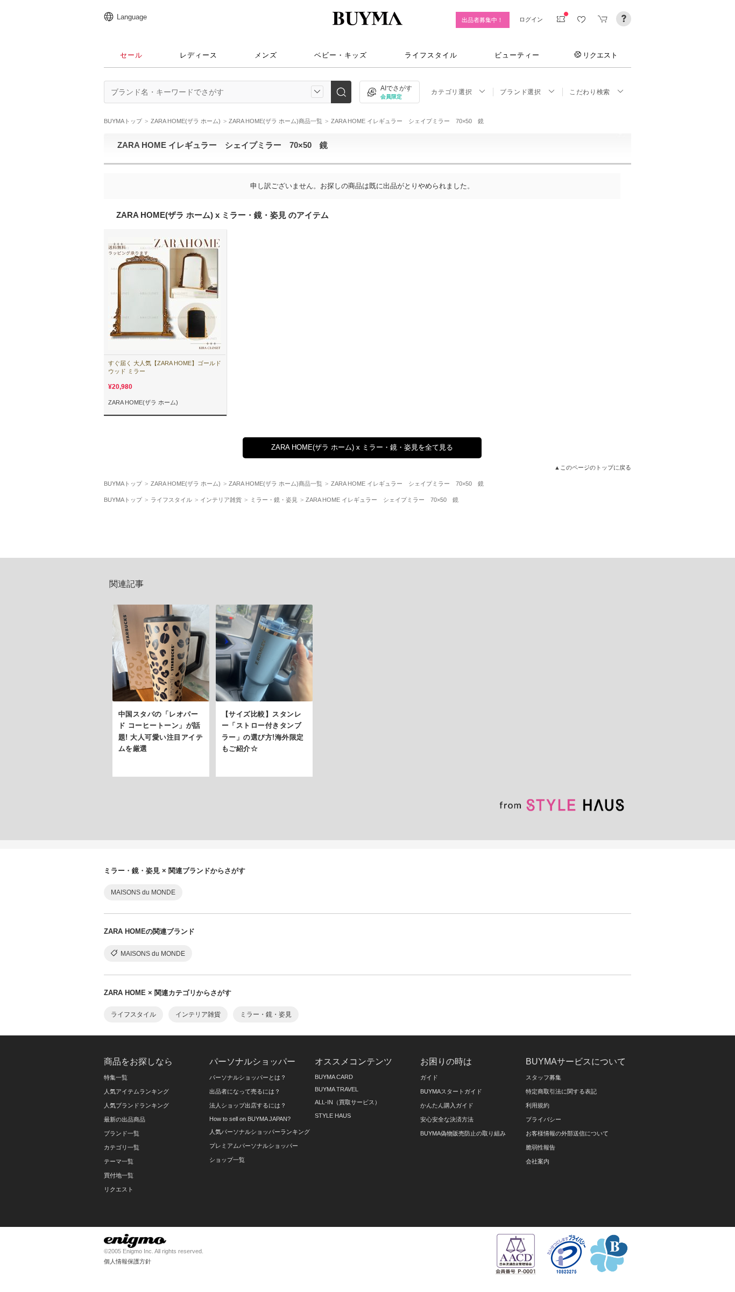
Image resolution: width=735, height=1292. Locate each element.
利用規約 (537, 1105)
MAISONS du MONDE (143, 892)
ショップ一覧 (227, 1159)
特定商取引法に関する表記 (561, 1091)
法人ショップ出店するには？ (247, 1105)
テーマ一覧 (118, 1161)
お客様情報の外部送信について (567, 1133)
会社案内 (537, 1161)
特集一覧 (116, 1077)
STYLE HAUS (333, 1115)
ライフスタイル (431, 55)
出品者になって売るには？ (244, 1091)
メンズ (266, 55)
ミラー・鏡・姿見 (266, 1014)
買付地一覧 (118, 1175)
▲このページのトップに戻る (592, 467)
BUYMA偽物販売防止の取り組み (463, 1133)
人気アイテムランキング (136, 1091)
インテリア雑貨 (198, 1014)
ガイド (429, 1077)
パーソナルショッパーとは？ (247, 1077)
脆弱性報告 (540, 1147)
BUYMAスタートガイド (451, 1091)
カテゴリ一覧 (121, 1147)
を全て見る (362, 447)
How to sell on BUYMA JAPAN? (250, 1119)
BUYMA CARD (334, 1077)
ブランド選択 (520, 92)
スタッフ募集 (543, 1077)
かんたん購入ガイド (446, 1105)
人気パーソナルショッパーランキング (259, 1131)
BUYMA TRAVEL (336, 1089)
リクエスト (600, 55)
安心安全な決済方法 (446, 1119)
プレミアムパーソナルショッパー (253, 1145)
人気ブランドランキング (136, 1105)
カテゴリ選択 (451, 92)
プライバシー (543, 1119)
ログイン (531, 19)
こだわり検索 (589, 92)
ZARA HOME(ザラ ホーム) (143, 402)
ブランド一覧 (121, 1133)
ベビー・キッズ (340, 55)
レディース (198, 55)
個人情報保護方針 (127, 1261)
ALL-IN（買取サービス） (347, 1102)
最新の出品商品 (124, 1119)
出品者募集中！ (482, 20)
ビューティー (517, 55)
